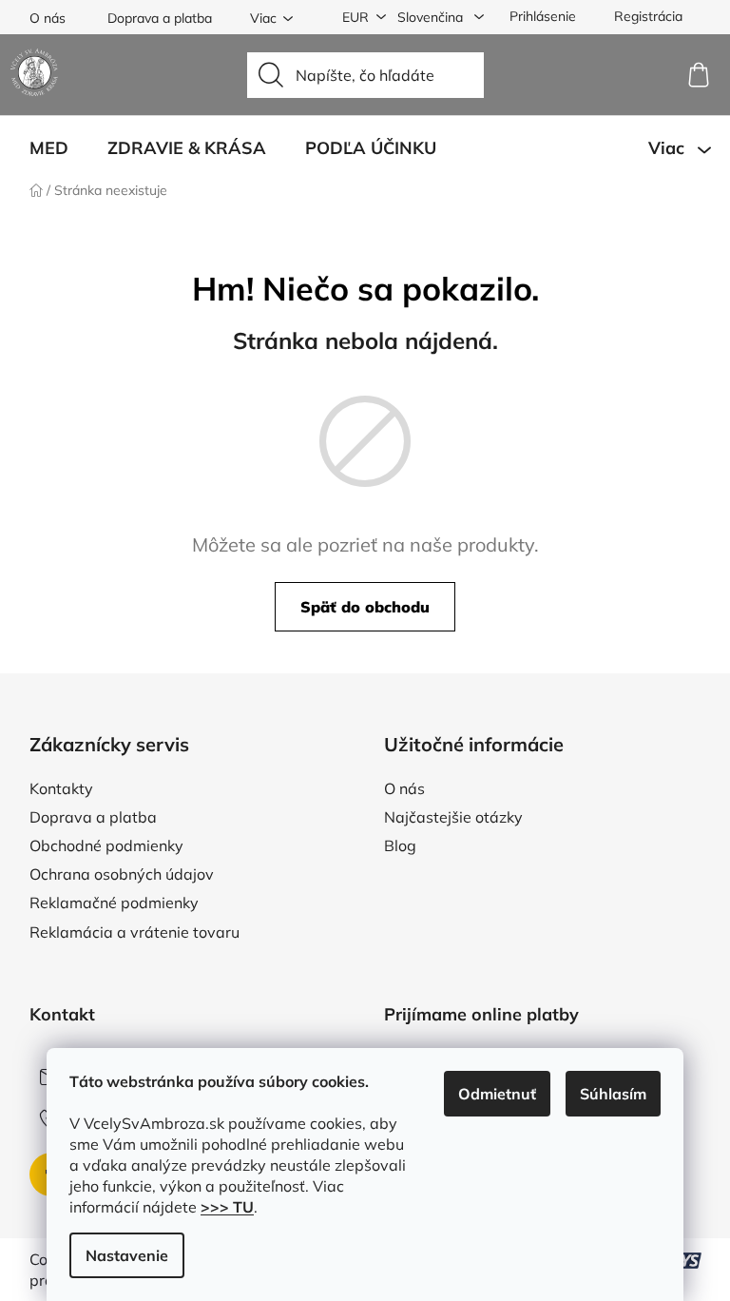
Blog (400, 845)
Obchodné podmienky (106, 845)
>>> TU (227, 1206)
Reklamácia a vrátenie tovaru (134, 932)
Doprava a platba (159, 18)
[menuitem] (48, 148)
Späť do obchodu (365, 606)
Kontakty (61, 788)
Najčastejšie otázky (453, 816)
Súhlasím (613, 1093)
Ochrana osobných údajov (121, 874)
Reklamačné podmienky (114, 902)
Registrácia (648, 16)
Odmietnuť (497, 1093)
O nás (47, 18)
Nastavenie (127, 1255)
